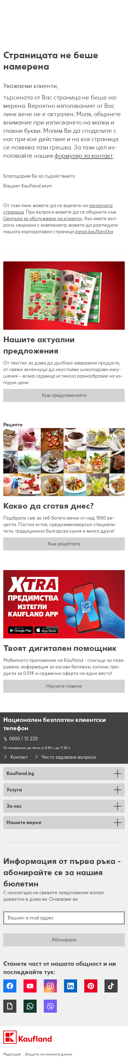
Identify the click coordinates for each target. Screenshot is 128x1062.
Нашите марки (24, 822)
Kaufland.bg (20, 773)
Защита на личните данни (48, 1054)
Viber (50, 1006)
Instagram (50, 985)
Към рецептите (64, 544)
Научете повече (64, 686)
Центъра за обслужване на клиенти (42, 218)
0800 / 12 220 (23, 738)
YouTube (30, 985)
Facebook (9, 985)
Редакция (12, 1054)
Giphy (9, 1006)
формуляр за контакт (83, 155)
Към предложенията (64, 395)
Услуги (14, 790)
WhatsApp (30, 1006)
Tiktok (111, 985)
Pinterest (90, 985)
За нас (14, 806)
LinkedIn (70, 985)
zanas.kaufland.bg (94, 231)
